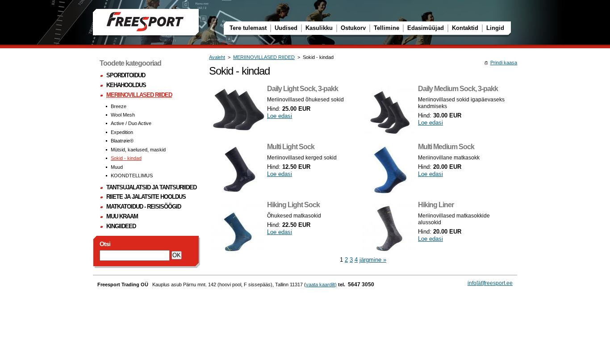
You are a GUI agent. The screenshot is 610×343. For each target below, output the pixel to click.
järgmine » (372, 259)
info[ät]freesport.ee (490, 283)
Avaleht (217, 57)
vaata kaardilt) (321, 284)
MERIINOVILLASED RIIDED (264, 57)
